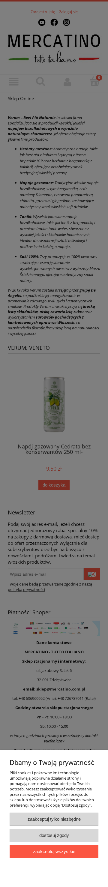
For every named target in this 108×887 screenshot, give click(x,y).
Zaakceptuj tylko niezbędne (54, 819)
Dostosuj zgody (54, 835)
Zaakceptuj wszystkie (54, 851)
